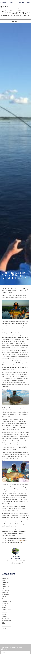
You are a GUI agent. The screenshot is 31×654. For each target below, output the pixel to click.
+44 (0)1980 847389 (10, 3)
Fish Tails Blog (12, 289)
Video (28, 2)
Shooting (4, 616)
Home (4, 289)
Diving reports (6, 599)
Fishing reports (6, 601)
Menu (16, 21)
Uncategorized (6, 620)
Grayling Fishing (6, 610)
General (4, 607)
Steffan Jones (19, 540)
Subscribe (3, 2)
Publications (21, 2)
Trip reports (5, 618)
